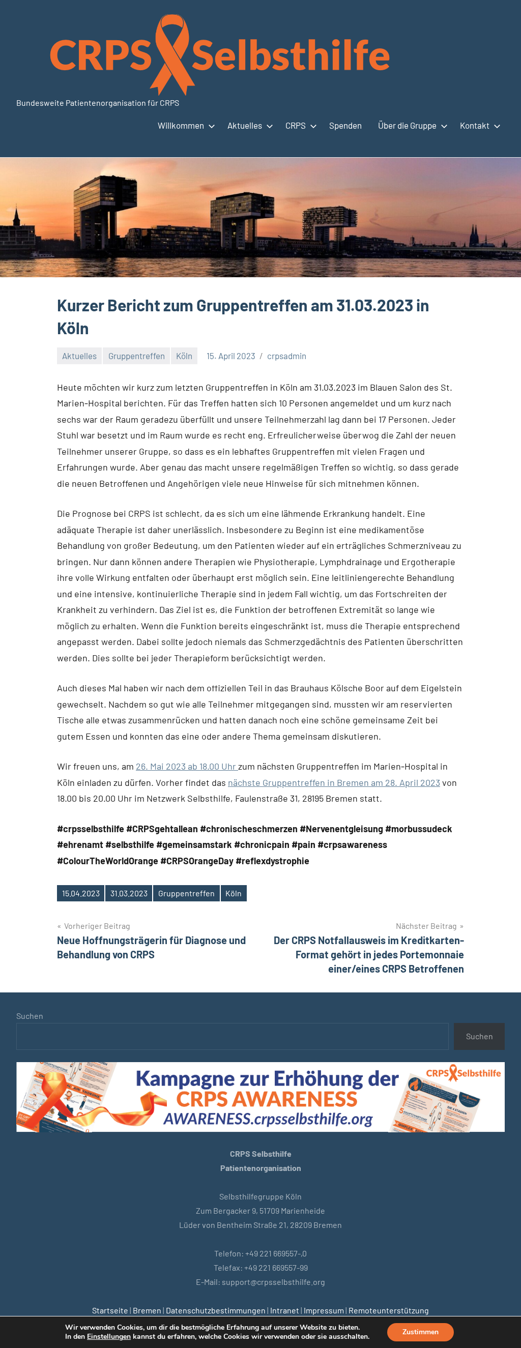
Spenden (345, 125)
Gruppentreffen (136, 355)
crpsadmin (286, 355)
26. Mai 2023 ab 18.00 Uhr (187, 766)
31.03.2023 (129, 893)
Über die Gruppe (407, 125)
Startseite (110, 1310)
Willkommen (181, 125)
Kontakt (474, 125)
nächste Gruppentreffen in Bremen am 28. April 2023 (334, 782)
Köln (184, 355)
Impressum (324, 1310)
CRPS (295, 125)
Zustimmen (420, 1332)
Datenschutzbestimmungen (216, 1310)
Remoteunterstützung (389, 1310)
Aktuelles (244, 125)
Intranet (284, 1310)
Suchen (29, 1015)
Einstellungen (109, 1336)
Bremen (147, 1310)
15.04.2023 (81, 893)
